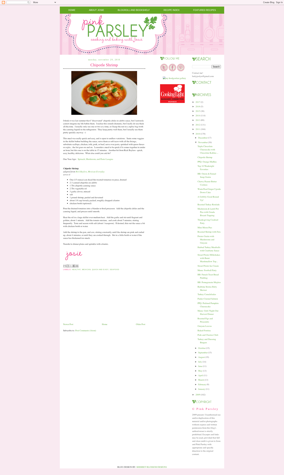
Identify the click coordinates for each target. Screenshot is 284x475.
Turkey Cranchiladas (207, 294)
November (203, 142)
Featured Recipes (204, 10)
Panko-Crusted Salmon (208, 298)
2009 (198, 394)
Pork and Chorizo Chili (208, 334)
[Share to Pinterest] (77, 266)
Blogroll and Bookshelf (134, 10)
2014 (198, 115)
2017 (198, 101)
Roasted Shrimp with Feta (209, 231)
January (201, 389)
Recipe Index (171, 10)
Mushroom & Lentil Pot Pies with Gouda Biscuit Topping (208, 212)
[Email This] (64, 266)
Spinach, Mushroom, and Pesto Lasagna (95, 159)
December (202, 137)
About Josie (96, 10)
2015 (198, 111)
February (202, 384)
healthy (76, 269)
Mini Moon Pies (205, 227)
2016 (198, 106)
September (203, 352)
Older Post (140, 324)
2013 (198, 120)
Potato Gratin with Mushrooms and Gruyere (206, 239)
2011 (198, 129)
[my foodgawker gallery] (174, 78)
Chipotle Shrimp (104, 65)
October (201, 348)
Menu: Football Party (207, 270)
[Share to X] (70, 266)
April (200, 375)
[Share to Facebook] (74, 266)
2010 (198, 133)
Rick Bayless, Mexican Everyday (90, 171)
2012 (198, 124)
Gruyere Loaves (205, 326)
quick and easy (100, 269)
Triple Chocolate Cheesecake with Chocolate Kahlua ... (208, 149)
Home (71, 10)
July (200, 361)
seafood (114, 269)
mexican (86, 269)
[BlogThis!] (67, 266)
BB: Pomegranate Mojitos (209, 282)
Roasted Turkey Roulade (209, 204)
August (201, 357)
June (200, 366)
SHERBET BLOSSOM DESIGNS (151, 466)
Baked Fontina (204, 330)
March (201, 379)
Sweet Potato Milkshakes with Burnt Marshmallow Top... (209, 258)
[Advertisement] (87, 299)
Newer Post (68, 324)
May (200, 370)
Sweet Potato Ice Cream (208, 265)
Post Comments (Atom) (85, 330)
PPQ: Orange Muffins (207, 161)
